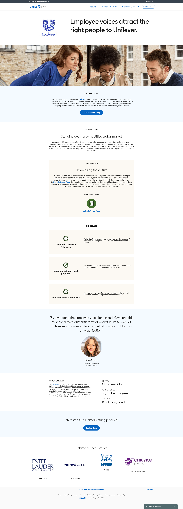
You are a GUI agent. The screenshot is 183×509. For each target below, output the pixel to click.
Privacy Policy (78, 495)
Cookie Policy (68, 495)
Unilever (82, 99)
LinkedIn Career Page (61, 182)
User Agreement (110, 495)
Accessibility (121, 495)
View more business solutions (91, 490)
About (60, 495)
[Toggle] (174, 506)
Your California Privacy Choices (93, 495)
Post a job (149, 2)
